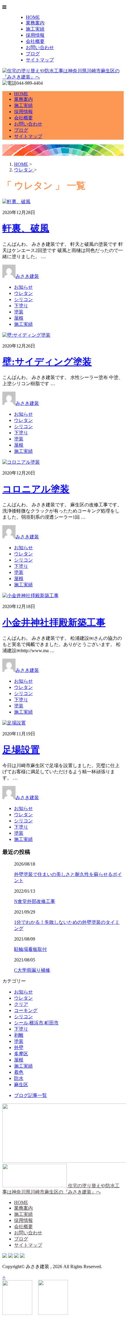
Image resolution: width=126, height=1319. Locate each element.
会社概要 (35, 41)
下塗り (21, 305)
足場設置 (21, 749)
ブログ (33, 53)
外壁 (18, 1047)
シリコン (23, 299)
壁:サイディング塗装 (47, 361)
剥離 (18, 1035)
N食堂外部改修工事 (34, 901)
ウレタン (23, 293)
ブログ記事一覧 (30, 1095)
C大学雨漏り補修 (32, 970)
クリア (21, 1004)
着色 (18, 1072)
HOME (33, 17)
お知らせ (23, 287)
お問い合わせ (40, 47)
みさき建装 (27, 276)
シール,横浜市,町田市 (36, 1022)
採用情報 (35, 35)
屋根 (18, 317)
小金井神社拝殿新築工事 (53, 622)
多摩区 (21, 1053)
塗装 (18, 311)
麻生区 (21, 1084)
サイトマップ (40, 59)
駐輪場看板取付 (30, 949)
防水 (18, 1078)
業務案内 (35, 22)
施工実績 (35, 28)
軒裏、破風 (25, 228)
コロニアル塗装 (35, 489)
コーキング (26, 1010)
